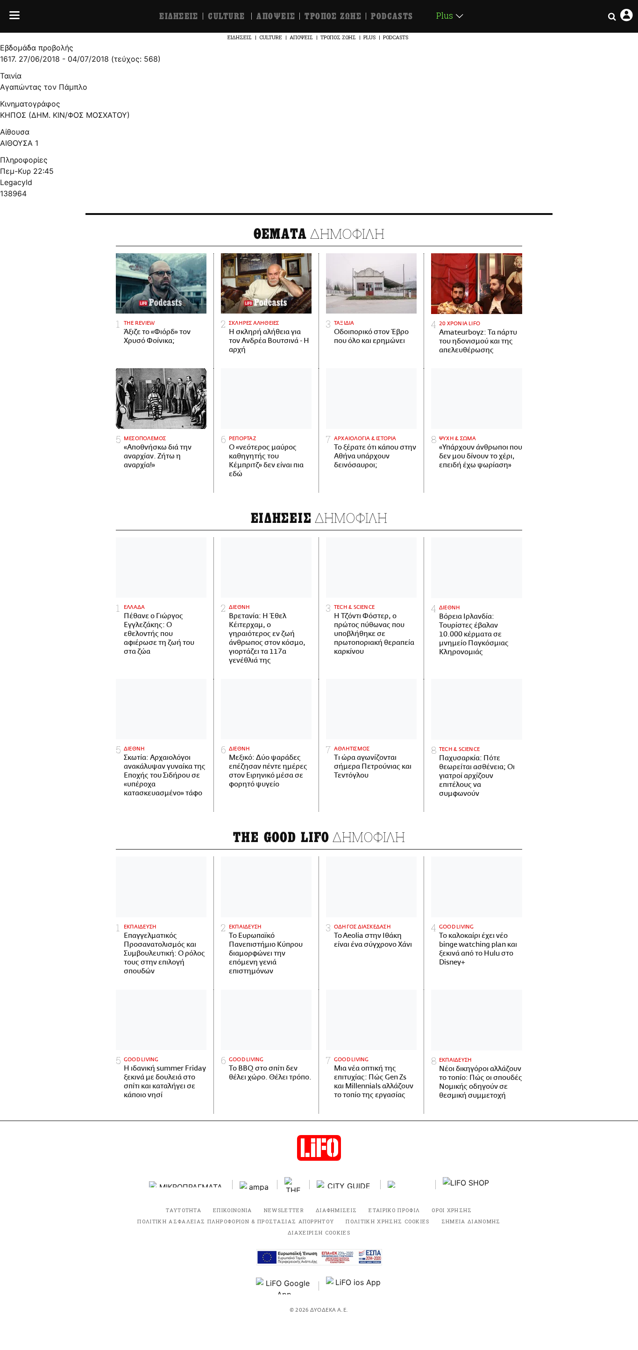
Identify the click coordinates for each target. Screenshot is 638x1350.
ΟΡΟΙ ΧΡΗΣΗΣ (452, 1210)
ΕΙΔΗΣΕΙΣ (178, 16)
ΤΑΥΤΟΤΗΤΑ (183, 1210)
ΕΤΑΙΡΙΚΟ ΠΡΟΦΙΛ (394, 1210)
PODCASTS (392, 16)
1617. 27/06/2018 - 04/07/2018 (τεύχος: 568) (80, 59)
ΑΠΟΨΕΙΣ (275, 16)
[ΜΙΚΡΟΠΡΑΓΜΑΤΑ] (187, 1184)
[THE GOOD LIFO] (293, 1184)
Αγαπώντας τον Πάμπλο (43, 87)
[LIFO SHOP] (466, 1184)
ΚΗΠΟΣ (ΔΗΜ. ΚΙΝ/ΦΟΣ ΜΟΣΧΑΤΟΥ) (65, 115)
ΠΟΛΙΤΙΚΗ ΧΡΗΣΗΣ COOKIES (387, 1221)
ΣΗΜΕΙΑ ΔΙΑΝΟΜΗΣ (471, 1221)
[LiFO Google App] (284, 1286)
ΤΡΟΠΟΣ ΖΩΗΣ (333, 16)
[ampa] (255, 1184)
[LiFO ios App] (354, 1286)
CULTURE (226, 16)
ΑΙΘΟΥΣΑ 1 (19, 143)
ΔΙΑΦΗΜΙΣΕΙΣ (336, 1210)
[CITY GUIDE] (345, 1184)
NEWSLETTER (284, 1210)
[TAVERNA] (408, 1184)
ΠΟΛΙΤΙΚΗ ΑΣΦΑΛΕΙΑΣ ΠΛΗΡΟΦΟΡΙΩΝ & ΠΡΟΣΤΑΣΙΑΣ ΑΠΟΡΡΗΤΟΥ (235, 1221)
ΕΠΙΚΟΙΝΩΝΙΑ (232, 1210)
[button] (12, 16)
